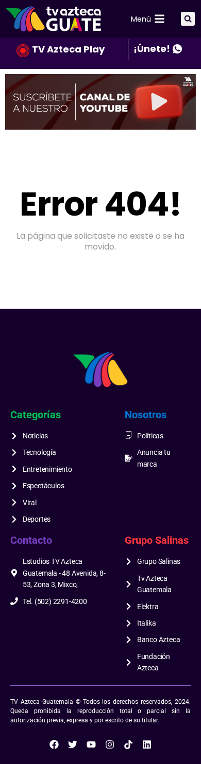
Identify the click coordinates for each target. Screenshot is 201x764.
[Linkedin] (147, 744)
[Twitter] (72, 744)
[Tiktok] (128, 744)
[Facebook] (54, 744)
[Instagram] (109, 744)
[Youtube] (91, 744)
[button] (188, 19)
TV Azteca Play (68, 49)
